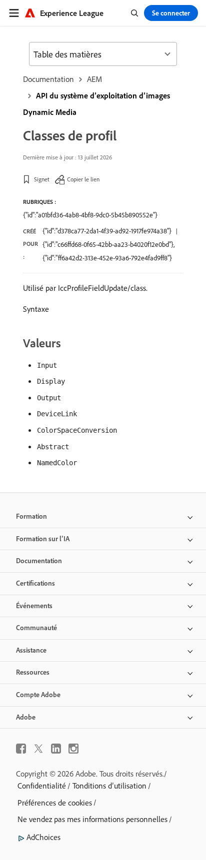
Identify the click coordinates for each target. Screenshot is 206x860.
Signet (42, 179)
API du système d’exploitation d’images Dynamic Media (96, 103)
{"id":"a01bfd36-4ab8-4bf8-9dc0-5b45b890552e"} (90, 214)
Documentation (48, 79)
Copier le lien (83, 179)
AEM (94, 79)
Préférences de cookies (55, 803)
